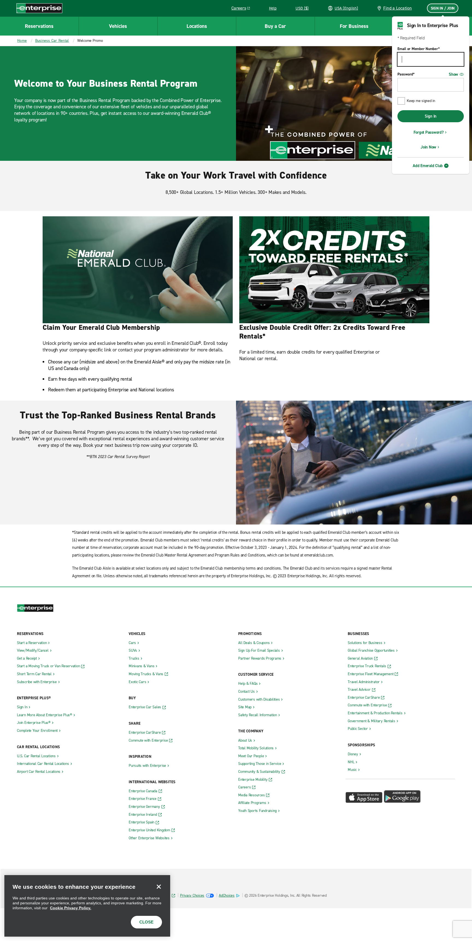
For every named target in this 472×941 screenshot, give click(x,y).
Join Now (428, 147)
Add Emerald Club (428, 165)
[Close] (158, 886)
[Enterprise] (39, 8)
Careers (242, 9)
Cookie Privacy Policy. (70, 908)
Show (453, 74)
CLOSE (146, 922)
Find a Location (397, 8)
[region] (87, 906)
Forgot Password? (429, 132)
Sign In (430, 116)
